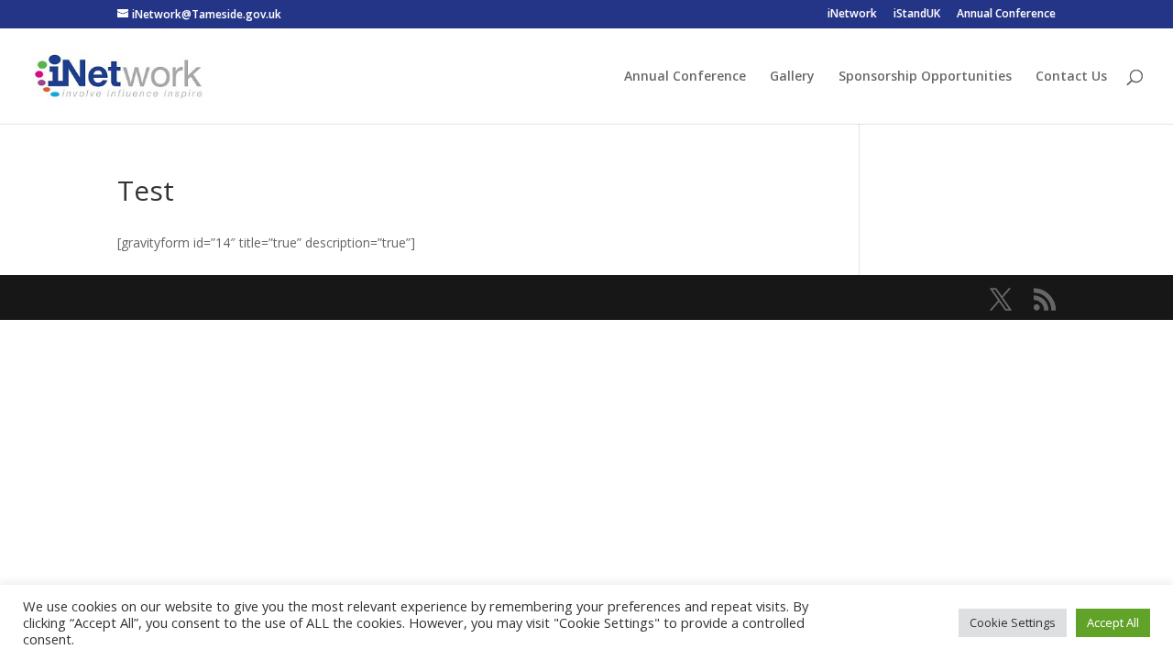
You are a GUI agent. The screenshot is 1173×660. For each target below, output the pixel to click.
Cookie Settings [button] (1013, 622)
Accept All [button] (1113, 622)
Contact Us (1071, 77)
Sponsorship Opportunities (925, 77)
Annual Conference (1006, 14)
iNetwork (852, 14)
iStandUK (916, 14)
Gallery (792, 77)
